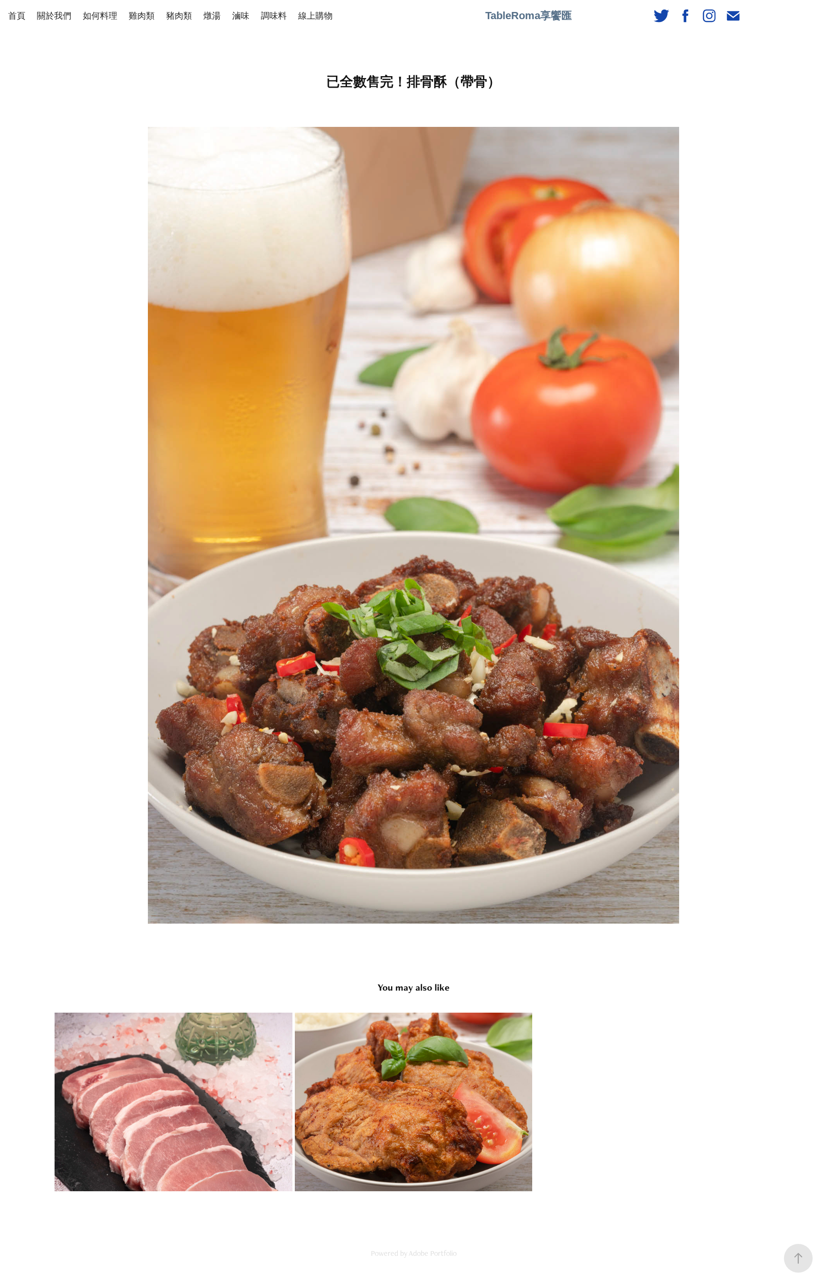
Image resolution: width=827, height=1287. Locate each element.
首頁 (16, 15)
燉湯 (212, 15)
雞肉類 (142, 15)
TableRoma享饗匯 (528, 16)
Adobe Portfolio (433, 1253)
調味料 (274, 15)
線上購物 (315, 15)
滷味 (240, 15)
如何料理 (100, 15)
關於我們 (54, 15)
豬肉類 (179, 15)
